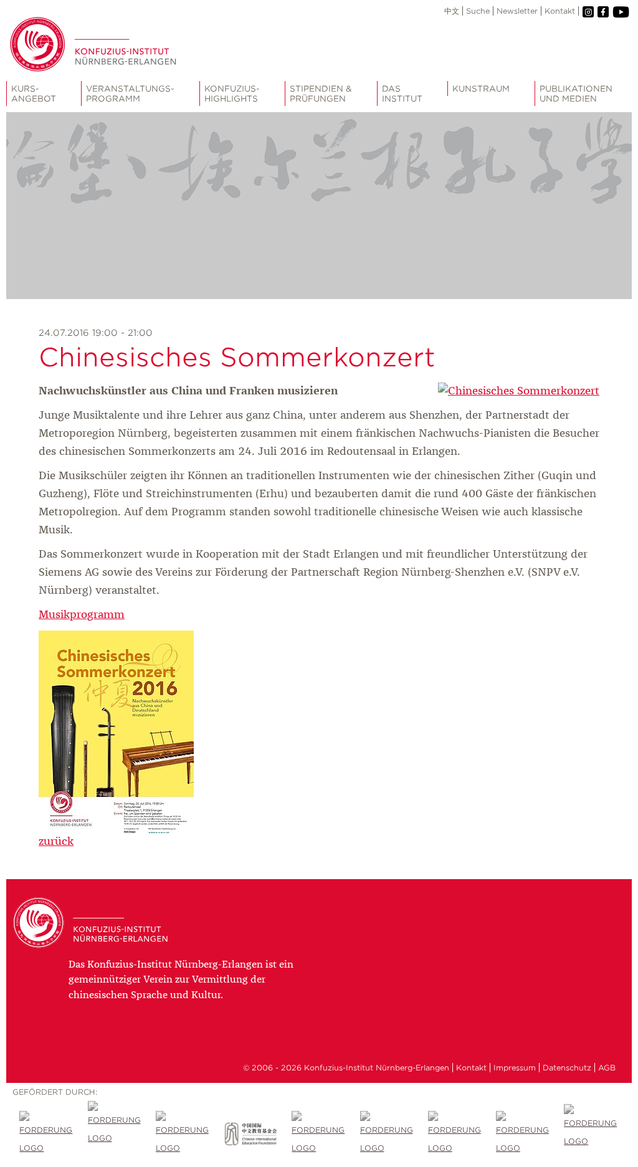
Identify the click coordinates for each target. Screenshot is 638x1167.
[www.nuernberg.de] (387, 1134)
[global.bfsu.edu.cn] (115, 1134)
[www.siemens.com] (523, 1134)
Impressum (514, 1067)
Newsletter (517, 11)
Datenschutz (567, 1067)
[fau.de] (46, 1134)
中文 (451, 11)
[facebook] (603, 11)
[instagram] (588, 11)
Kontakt (560, 11)
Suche (478, 11)
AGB (607, 1067)
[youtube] (620, 12)
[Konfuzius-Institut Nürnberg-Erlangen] (93, 947)
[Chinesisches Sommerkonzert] (518, 391)
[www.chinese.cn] (183, 1134)
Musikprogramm (82, 615)
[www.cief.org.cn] (251, 1133)
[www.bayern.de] (319, 1134)
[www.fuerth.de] (591, 1134)
